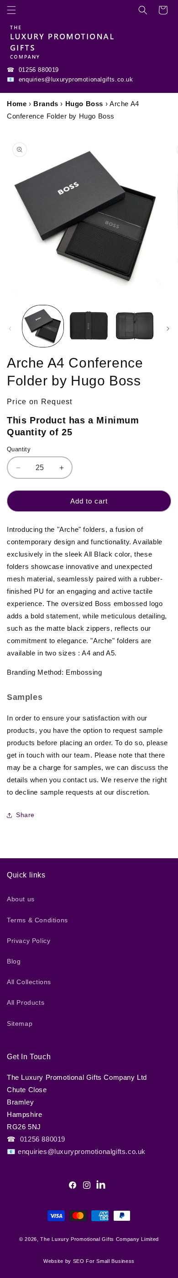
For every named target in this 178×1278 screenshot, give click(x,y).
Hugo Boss (84, 104)
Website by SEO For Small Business (89, 1261)
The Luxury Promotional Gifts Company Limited (99, 1239)
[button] (11, 10)
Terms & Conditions (37, 920)
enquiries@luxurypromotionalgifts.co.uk (74, 79)
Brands (45, 104)
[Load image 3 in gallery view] (134, 326)
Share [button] (25, 814)
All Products (25, 1002)
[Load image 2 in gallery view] (88, 326)
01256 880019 (37, 69)
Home (16, 104)
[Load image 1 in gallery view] (42, 326)
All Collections (29, 982)
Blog (14, 961)
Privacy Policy (28, 940)
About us (21, 899)
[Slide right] (168, 329)
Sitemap (19, 1023)
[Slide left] (10, 329)
